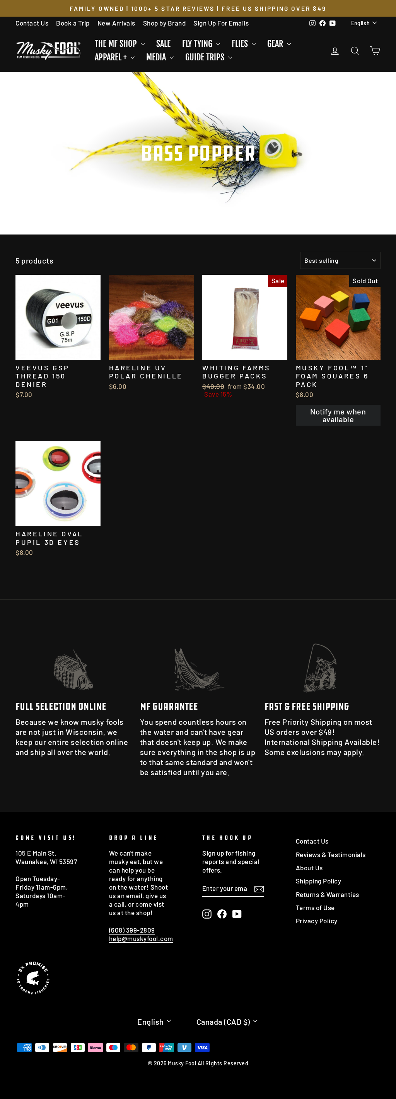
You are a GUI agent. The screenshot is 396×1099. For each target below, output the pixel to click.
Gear (276, 43)
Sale (163, 43)
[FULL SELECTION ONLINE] (73, 661)
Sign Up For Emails (221, 23)
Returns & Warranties (327, 894)
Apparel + (112, 57)
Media (157, 57)
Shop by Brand (164, 23)
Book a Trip (73, 23)
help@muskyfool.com (141, 938)
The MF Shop (117, 43)
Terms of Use (315, 907)
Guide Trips (205, 57)
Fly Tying (198, 43)
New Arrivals (116, 23)
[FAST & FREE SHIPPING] (323, 661)
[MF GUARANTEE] (198, 661)
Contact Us (31, 23)
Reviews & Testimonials (331, 854)
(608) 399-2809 (132, 930)
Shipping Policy (318, 881)
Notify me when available (338, 415)
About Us (309, 867)
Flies (241, 43)
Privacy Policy (317, 920)
